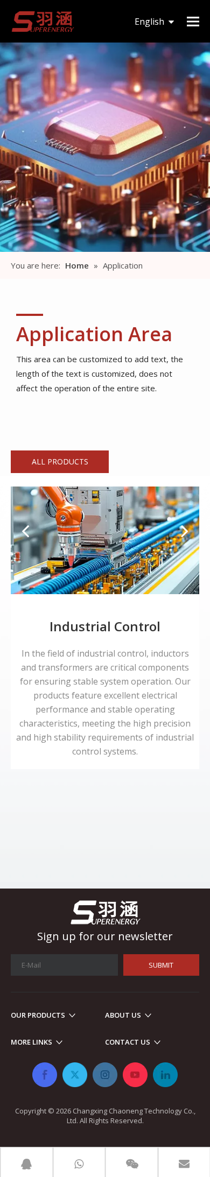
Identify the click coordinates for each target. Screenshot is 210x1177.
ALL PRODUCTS (60, 461)
